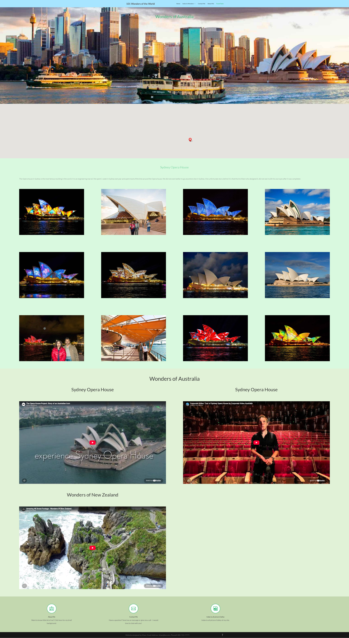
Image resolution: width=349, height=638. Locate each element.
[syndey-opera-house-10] (51, 360)
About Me (211, 3)
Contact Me (201, 3)
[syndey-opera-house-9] (297, 297)
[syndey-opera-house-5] (297, 234)
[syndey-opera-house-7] (133, 297)
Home (178, 3)
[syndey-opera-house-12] (215, 360)
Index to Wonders (188, 3)
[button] (191, 140)
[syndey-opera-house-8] (215, 297)
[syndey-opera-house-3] (133, 234)
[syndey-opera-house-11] (133, 360)
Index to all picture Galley (215, 617)
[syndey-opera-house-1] (51, 234)
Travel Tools (220, 3)
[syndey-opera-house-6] (51, 297)
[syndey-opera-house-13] (297, 360)
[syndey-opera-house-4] (215, 234)
